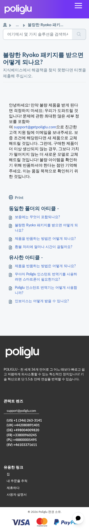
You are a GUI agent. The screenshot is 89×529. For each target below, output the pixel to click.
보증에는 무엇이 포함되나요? (37, 217)
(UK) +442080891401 (23, 425)
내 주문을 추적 (17, 481)
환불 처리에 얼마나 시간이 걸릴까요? (43, 247)
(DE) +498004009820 (23, 430)
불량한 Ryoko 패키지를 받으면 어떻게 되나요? (46, 228)
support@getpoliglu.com (35, 127)
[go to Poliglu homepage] (18, 9)
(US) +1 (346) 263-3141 (24, 420)
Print (19, 198)
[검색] (79, 34)
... (17, 25)
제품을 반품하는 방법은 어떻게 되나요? (45, 238)
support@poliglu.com (21, 411)
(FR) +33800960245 (22, 435)
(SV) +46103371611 (22, 445)
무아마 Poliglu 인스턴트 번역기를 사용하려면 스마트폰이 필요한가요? (46, 277)
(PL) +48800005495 (22, 440)
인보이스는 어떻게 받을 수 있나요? (42, 301)
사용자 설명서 (17, 494)
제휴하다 (13, 488)
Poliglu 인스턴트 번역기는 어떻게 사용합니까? (46, 290)
